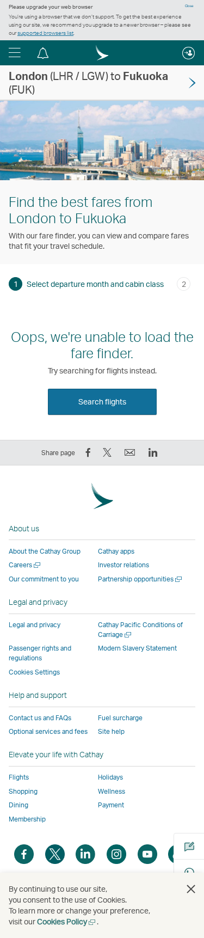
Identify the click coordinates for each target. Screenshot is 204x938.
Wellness (111, 791)
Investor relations (123, 565)
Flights (19, 777)
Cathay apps (116, 551)
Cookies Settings (34, 672)
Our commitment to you (44, 579)
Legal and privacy (34, 625)
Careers (25, 565)
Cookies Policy (67, 921)
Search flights (102, 401)
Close (189, 6)
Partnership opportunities (140, 579)
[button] (15, 52)
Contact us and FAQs (40, 718)
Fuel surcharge (120, 718)
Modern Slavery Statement (137, 648)
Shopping (23, 791)
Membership (27, 819)
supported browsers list (45, 32)
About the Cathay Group (45, 551)
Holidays (110, 777)
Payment (111, 805)
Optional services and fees (48, 731)
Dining (18, 805)
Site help (111, 731)
